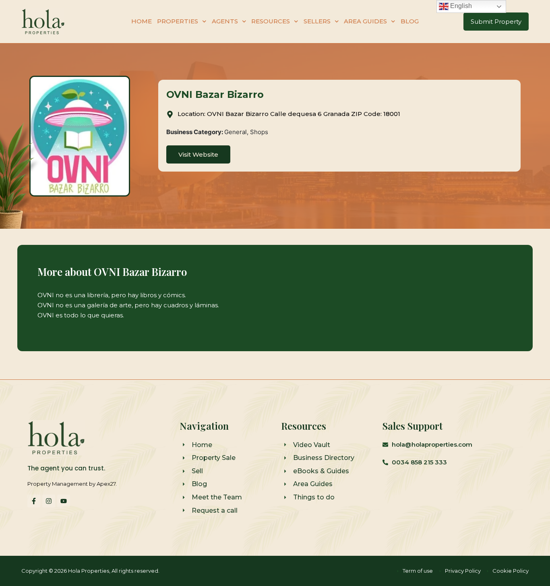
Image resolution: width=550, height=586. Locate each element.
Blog (410, 21)
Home (141, 21)
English (460, 5)
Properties (177, 21)
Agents (225, 21)
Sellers (317, 21)
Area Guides (365, 21)
